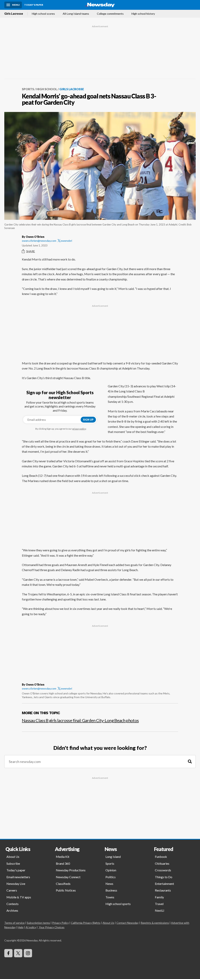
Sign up (88, 419)
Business (111, 890)
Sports (28, 89)
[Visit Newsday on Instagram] (28, 953)
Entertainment (164, 883)
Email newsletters (18, 877)
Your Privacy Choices (51, 927)
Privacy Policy (60, 922)
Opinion (110, 870)
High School (46, 89)
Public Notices (66, 890)
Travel (159, 904)
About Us (12, 856)
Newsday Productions (71, 870)
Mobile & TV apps (18, 897)
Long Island (113, 856)
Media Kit (62, 856)
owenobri (66, 240)
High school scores (43, 13)
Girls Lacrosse (13, 13)
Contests (12, 904)
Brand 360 (63, 863)
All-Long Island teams (76, 13)
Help (20, 927)
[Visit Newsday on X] (18, 953)
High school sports (118, 904)
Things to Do (163, 877)
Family (159, 897)
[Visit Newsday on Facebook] (8, 953)
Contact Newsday (127, 922)
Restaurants (163, 890)
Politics (110, 877)
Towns (109, 897)
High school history (143, 13)
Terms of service (14, 922)
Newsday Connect (68, 877)
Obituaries (162, 863)
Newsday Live (15, 883)
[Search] (190, 761)
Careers (11, 890)
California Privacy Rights (85, 922)
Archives (12, 910)
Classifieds (63, 883)
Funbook (161, 856)
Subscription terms (38, 922)
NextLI (159, 910)
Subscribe (13, 863)
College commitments (110, 13)
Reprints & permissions (155, 922)
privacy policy (79, 428)
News (109, 883)
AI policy (31, 927)
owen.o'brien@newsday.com (39, 240)
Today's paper (15, 870)
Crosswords (163, 870)
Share (30, 251)
